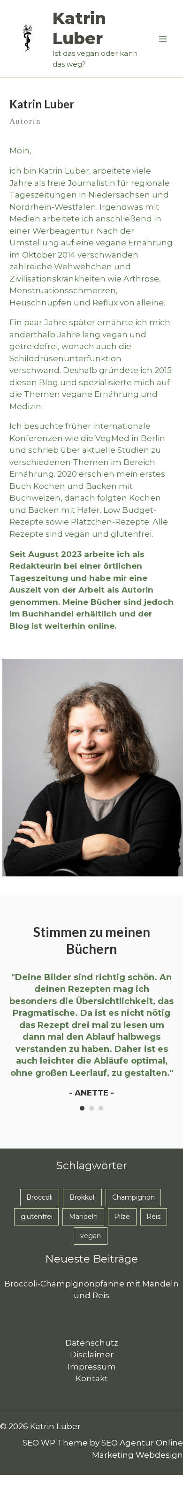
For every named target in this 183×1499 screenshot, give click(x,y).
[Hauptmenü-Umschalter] (163, 39)
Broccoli (39, 1197)
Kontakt (92, 1378)
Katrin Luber (79, 28)
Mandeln (83, 1216)
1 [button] (82, 1108)
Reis (153, 1216)
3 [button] (101, 1108)
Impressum (92, 1366)
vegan (90, 1236)
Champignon (133, 1197)
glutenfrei (37, 1216)
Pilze (122, 1216)
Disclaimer (92, 1354)
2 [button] (91, 1108)
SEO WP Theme (55, 1442)
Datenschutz (91, 1342)
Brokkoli (82, 1197)
